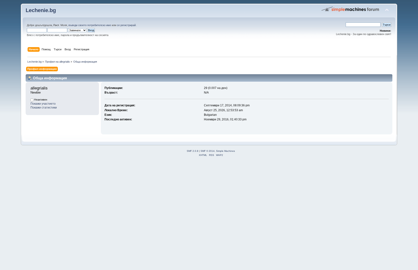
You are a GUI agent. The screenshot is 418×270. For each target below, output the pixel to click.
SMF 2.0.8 (192, 151)
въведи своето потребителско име (89, 25)
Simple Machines (225, 151)
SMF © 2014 (208, 151)
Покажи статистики (43, 107)
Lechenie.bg (41, 10)
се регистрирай (126, 25)
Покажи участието (43, 103)
